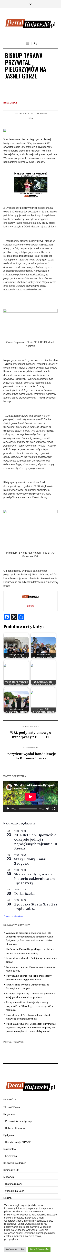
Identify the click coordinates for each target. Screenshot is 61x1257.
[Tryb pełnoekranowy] (53, 808)
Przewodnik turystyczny (18, 1121)
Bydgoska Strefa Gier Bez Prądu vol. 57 (35, 906)
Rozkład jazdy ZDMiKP (18, 1142)
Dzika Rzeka (24, 894)
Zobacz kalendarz (13, 916)
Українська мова (14, 1190)
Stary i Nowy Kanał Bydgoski (30, 861)
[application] (30, 796)
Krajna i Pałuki (11, 1169)
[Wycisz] (47, 808)
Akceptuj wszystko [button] (39, 1249)
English (7, 1197)
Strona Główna (11, 1107)
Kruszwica (11, 1156)
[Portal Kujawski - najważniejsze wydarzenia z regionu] (30, 23)
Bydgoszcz (10, 102)
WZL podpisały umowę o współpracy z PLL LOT (30, 734)
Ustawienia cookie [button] (15, 1249)
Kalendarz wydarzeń (14, 1162)
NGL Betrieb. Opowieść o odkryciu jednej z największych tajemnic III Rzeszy (35, 842)
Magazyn (8, 1176)
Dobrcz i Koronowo (15, 1128)
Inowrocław (9, 1149)
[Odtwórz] (7, 808)
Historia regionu (13, 1183)
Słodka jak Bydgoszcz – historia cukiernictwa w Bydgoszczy (34, 878)
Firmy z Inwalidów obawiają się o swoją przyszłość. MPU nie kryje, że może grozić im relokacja (30, 1006)
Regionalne (9, 1114)
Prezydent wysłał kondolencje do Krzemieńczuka (30, 756)
